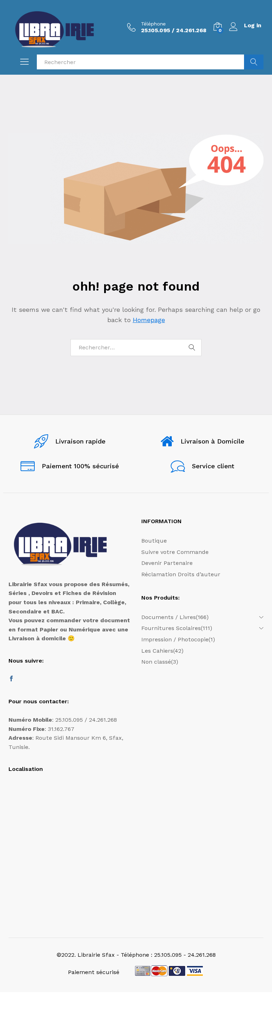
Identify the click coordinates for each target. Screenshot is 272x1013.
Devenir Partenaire (167, 563)
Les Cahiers (157, 650)
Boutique (154, 540)
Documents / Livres (168, 617)
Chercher (254, 62)
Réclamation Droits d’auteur (180, 574)
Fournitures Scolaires (171, 628)
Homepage (149, 320)
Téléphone (153, 24)
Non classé (156, 661)
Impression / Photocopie (175, 639)
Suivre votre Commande (175, 552)
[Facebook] (11, 679)
